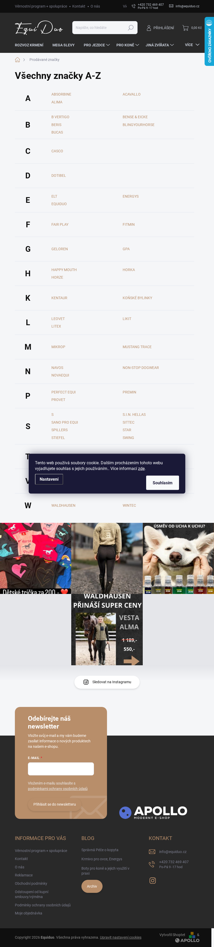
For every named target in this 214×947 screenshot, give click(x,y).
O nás (95, 6)
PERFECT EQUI (63, 392)
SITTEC (128, 422)
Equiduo (59, 204)
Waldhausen (63, 505)
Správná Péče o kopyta (99, 850)
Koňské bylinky (137, 298)
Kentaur (59, 298)
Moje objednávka (28, 913)
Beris (56, 125)
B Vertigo (60, 117)
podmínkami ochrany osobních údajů (58, 789)
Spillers (59, 430)
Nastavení (49, 478)
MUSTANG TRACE (137, 347)
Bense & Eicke (135, 117)
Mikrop (58, 347)
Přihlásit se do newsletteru (54, 804)
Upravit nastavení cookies (120, 937)
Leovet (58, 319)
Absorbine (61, 94)
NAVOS (57, 368)
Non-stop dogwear (141, 368)
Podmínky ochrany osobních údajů (43, 905)
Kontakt (78, 6)
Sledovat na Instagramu (111, 682)
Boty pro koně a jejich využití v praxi (105, 871)
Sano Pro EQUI (64, 422)
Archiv (92, 886)
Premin (129, 392)
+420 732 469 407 (174, 864)
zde (141, 468)
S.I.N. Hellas (134, 414)
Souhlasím (163, 482)
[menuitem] (31, 45)
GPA (126, 249)
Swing (128, 438)
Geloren (59, 249)
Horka (129, 270)
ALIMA (56, 102)
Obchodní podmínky (31, 883)
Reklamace (24, 875)
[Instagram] (153, 879)
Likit (127, 319)
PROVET (58, 400)
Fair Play (59, 224)
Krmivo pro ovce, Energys (101, 859)
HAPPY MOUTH (64, 270)
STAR (127, 430)
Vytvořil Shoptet (172, 935)
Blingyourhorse (138, 125)
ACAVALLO (132, 94)
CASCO (57, 151)
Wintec (129, 505)
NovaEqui (60, 375)
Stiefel (58, 438)
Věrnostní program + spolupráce (41, 6)
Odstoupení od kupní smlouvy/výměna (31, 894)
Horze (57, 277)
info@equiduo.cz (173, 852)
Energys (131, 196)
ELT (54, 196)
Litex (56, 326)
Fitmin (129, 224)
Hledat (130, 28)
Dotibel (58, 175)
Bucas (57, 132)
